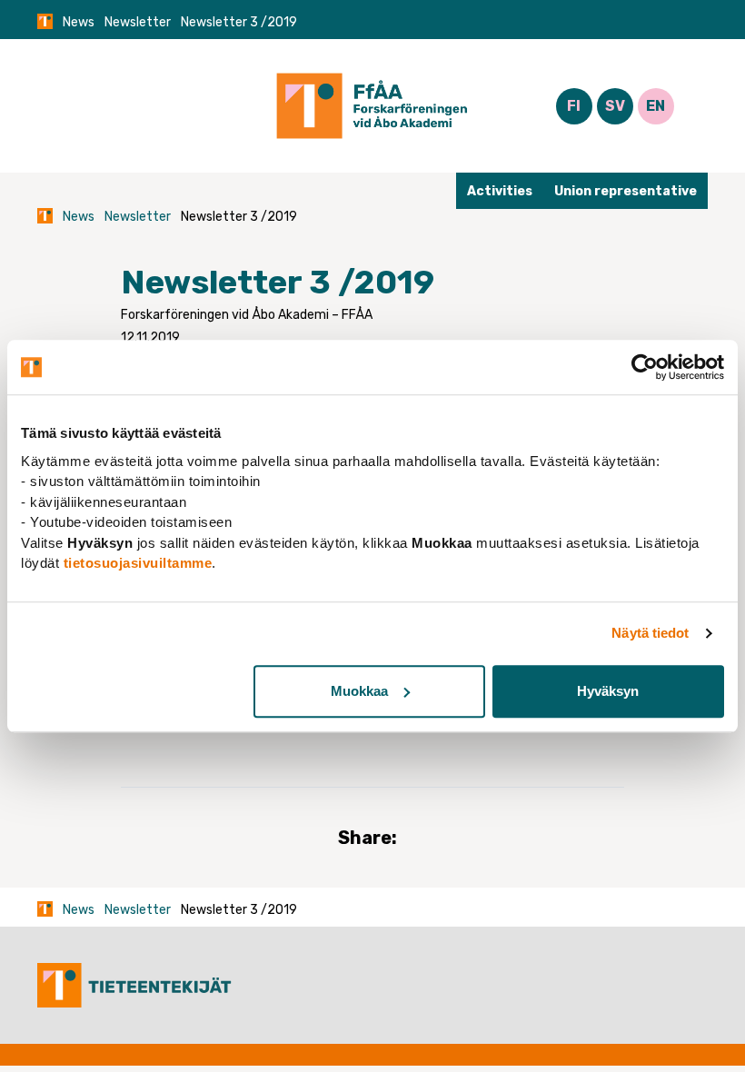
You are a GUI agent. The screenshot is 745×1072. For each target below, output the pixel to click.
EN (655, 105)
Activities (499, 191)
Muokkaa (359, 691)
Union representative (625, 191)
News (78, 22)
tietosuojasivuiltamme (138, 563)
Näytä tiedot (650, 632)
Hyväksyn (608, 691)
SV (615, 105)
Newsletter (137, 22)
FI (574, 105)
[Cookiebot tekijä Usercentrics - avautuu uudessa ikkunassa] (644, 367)
